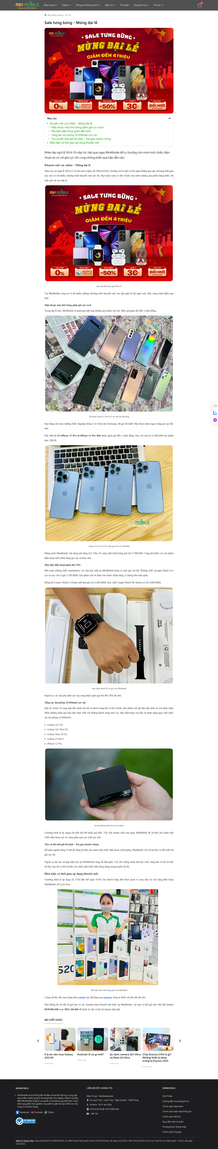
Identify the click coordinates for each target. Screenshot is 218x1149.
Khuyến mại (140, 5)
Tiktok (50, 1112)
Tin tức (157, 5)
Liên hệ (94, 1113)
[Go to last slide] (38, 1041)
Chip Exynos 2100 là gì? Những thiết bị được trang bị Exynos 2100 (157, 1058)
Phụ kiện (124, 5)
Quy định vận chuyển (173, 1121)
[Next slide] (180, 1041)
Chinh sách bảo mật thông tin (177, 1111)
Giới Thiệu (167, 1096)
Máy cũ (109, 5)
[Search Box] (192, 5)
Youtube (38, 1112)
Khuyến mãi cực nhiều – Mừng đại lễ (71, 123)
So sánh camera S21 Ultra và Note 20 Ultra (125, 1056)
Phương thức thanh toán (174, 1126)
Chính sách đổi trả (171, 1116)
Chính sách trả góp (171, 1132)
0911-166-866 (105, 1104)
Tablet (65, 5)
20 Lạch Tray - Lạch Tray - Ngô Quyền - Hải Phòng (114, 1100)
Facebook (24, 1112)
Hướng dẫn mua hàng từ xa (175, 1101)
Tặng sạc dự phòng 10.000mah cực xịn (74, 135)
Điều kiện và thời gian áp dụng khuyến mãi (74, 142)
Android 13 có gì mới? (90, 1054)
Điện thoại (49, 5)
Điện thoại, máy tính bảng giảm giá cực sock (77, 127)
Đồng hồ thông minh (86, 5)
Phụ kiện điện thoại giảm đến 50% (71, 131)
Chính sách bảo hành (172, 1106)
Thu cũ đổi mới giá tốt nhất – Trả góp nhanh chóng (81, 139)
